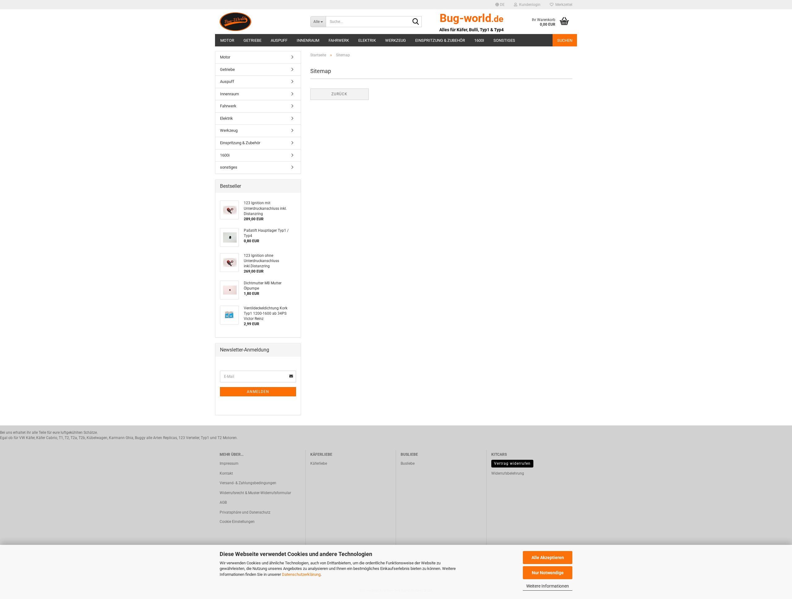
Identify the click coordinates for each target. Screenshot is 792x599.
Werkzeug (395, 40)
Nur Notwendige (548, 572)
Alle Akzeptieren (548, 557)
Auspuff (279, 40)
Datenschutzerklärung (301, 574)
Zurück (339, 94)
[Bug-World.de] (260, 21)
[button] (500, 4)
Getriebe (252, 40)
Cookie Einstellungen (237, 521)
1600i (479, 40)
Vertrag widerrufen (512, 463)
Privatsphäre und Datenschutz (245, 512)
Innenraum (308, 40)
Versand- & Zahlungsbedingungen (248, 483)
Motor (227, 40)
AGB (223, 502)
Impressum (229, 463)
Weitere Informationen (547, 586)
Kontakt (226, 473)
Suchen (564, 40)
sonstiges (504, 40)
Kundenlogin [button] (528, 4)
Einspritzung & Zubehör (440, 40)
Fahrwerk (339, 40)
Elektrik (367, 40)
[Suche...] (416, 22)
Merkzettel (562, 4)
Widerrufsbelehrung (507, 473)
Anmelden (258, 392)
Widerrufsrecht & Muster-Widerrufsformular (255, 493)
